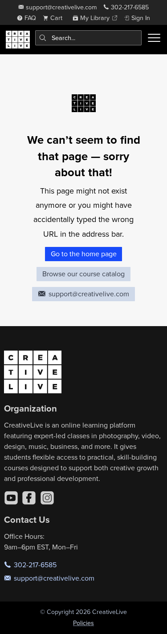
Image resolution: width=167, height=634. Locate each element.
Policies (83, 622)
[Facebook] (29, 498)
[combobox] (89, 38)
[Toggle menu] (154, 38)
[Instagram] (47, 498)
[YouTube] (11, 498)
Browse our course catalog (83, 274)
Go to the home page (84, 253)
